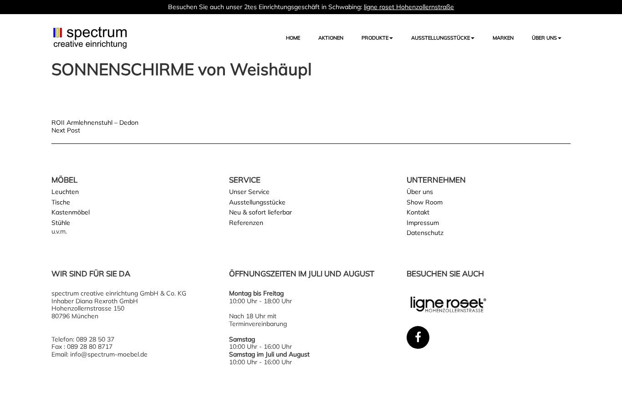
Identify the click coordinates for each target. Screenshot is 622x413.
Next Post (65, 130)
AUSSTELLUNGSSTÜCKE (440, 38)
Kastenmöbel (70, 212)
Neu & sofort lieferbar (260, 212)
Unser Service (249, 192)
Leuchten (65, 192)
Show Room (425, 202)
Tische (60, 202)
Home (293, 38)
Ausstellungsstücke (257, 202)
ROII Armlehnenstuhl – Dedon (94, 122)
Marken (503, 38)
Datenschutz (425, 233)
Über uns (544, 38)
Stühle (60, 223)
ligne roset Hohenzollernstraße (409, 7)
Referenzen (246, 223)
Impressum (423, 223)
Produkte (375, 38)
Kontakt (418, 212)
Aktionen (330, 38)
